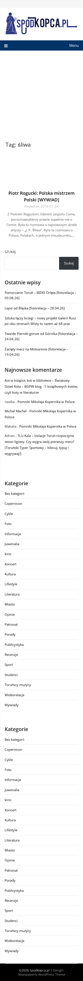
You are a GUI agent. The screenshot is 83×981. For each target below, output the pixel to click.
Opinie (10, 614)
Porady (10, 634)
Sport (9, 664)
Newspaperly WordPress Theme (41, 974)
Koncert (10, 564)
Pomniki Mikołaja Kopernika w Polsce (46, 401)
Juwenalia (12, 544)
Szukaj (10, 252)
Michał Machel (16, 411)
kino (8, 554)
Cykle (9, 513)
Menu (74, 45)
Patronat (11, 624)
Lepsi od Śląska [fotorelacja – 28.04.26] (35, 308)
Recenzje (11, 654)
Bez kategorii (14, 493)
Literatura (12, 594)
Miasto (10, 604)
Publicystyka (14, 644)
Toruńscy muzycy (18, 684)
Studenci (11, 674)
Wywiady (12, 705)
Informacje (13, 534)
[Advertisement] (41, 94)
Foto (8, 523)
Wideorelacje (14, 695)
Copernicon (13, 503)
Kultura (10, 574)
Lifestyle (11, 584)
